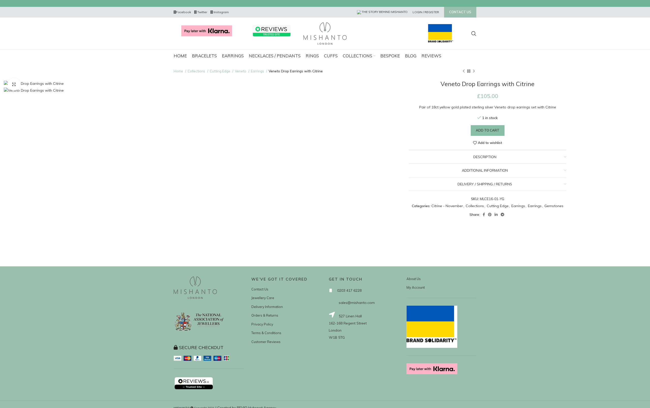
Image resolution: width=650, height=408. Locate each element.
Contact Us (259, 289)
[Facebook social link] (483, 214)
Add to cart (487, 130)
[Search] (474, 33)
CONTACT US (460, 12)
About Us (414, 279)
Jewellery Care (262, 298)
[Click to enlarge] (14, 84)
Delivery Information (267, 307)
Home (179, 71)
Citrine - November (447, 206)
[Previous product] (463, 71)
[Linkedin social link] (496, 214)
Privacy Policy (262, 324)
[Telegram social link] (502, 214)
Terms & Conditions (266, 333)
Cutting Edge (220, 71)
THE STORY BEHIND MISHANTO (384, 12)
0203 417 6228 (349, 290)
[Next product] (473, 71)
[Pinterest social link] (489, 214)
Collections (197, 71)
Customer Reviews (266, 342)
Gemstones (553, 206)
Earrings (258, 71)
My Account (416, 287)
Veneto (241, 71)
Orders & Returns (264, 315)
